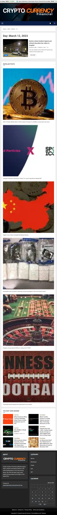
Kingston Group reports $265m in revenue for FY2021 (17, 348)
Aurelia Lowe (33, 47)
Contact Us (20, 510)
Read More (32, 55)
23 (42, 498)
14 (35, 495)
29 (39, 501)
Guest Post (16, 414)
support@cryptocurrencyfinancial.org (12, 485)
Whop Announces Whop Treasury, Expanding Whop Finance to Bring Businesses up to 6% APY (20, 420)
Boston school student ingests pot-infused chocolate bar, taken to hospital (40, 43)
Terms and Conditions (38, 510)
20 (32, 498)
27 (32, 501)
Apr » (45, 504)
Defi (32, 468)
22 (39, 498)
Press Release (42, 414)
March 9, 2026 (42, 47)
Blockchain (34, 462)
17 (45, 495)
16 (42, 495)
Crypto (6, 55)
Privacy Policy (28, 510)
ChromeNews (34, 513)
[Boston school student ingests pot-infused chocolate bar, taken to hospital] (15, 48)
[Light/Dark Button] (51, 23)
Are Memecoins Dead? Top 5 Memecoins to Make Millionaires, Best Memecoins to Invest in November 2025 (46, 443)
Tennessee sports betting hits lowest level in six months (17, 404)
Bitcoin (32, 458)
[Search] (55, 23)
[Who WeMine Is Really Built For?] (8, 431)
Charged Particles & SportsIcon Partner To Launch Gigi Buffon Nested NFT (22, 178)
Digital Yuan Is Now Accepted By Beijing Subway (15, 235)
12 (52, 492)
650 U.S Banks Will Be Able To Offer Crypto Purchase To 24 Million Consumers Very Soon (26, 122)
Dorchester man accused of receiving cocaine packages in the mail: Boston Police (24, 291)
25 (49, 498)
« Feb (39, 504)
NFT (32, 472)
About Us (14, 510)
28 (35, 501)
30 (42, 501)
